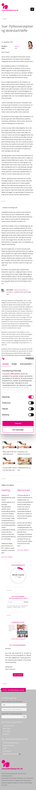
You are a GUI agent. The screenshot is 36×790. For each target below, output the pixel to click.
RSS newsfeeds (7, 751)
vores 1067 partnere (13, 374)
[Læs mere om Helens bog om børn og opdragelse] (2, 290)
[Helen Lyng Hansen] (30, 45)
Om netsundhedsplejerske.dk (11, 742)
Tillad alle (18, 423)
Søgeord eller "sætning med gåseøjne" (11, 713)
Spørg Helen (6, 734)
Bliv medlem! (18, 675)
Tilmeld (25, 602)
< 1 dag (18, 577)
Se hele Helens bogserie (18, 639)
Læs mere (23, 607)
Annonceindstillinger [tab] (27, 364)
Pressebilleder (7, 731)
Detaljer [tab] (14, 364)
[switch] (31, 402)
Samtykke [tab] (5, 364)
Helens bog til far (18, 622)
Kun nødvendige (18, 430)
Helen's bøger (6, 728)
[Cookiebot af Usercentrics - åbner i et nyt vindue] (25, 358)
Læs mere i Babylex (7, 557)
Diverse (17, 46)
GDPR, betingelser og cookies (11, 754)
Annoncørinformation (8, 745)
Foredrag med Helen (8, 726)
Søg (24, 717)
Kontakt (5, 748)
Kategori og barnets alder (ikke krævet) (11, 701)
